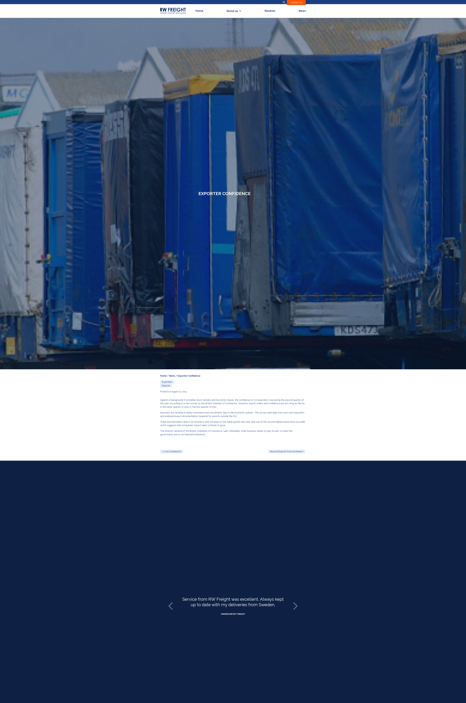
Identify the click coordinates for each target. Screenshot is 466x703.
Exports (166, 385)
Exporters (167, 382)
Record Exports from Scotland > (286, 451)
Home (199, 10)
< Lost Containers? (171, 451)
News (302, 10)
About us (232, 11)
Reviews (270, 10)
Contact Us (296, 2)
